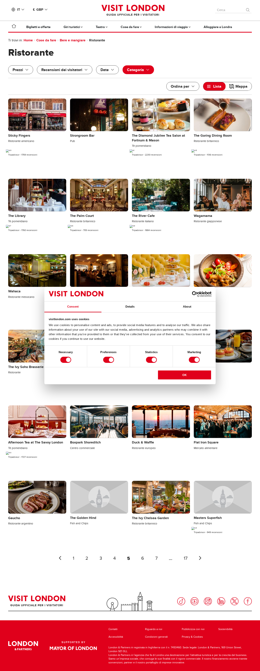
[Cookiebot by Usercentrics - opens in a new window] (194, 294)
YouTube (195, 601)
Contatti (112, 629)
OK (184, 375)
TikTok (181, 601)
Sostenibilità (225, 629)
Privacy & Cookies (192, 636)
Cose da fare (46, 40)
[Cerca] (248, 9)
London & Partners (23, 645)
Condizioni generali (156, 636)
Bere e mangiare (72, 40)
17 (185, 558)
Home (28, 40)
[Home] (14, 26)
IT (18, 9)
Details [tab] (130, 306)
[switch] (108, 360)
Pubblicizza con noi (193, 629)
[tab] (214, 86)
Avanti (200, 558)
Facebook (248, 601)
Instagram (208, 601)
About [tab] (187, 306)
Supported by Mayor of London (73, 645)
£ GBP (38, 9)
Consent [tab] (73, 306)
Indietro (60, 558)
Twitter (234, 601)
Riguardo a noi (153, 629)
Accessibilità (115, 636)
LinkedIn (221, 601)
